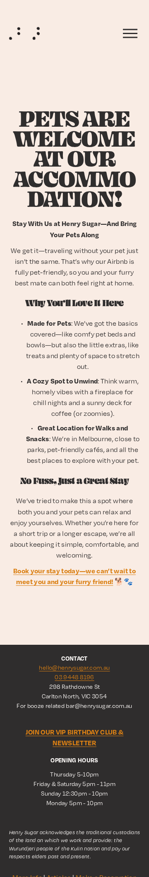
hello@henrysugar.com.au (74, 667)
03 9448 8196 (74, 676)
